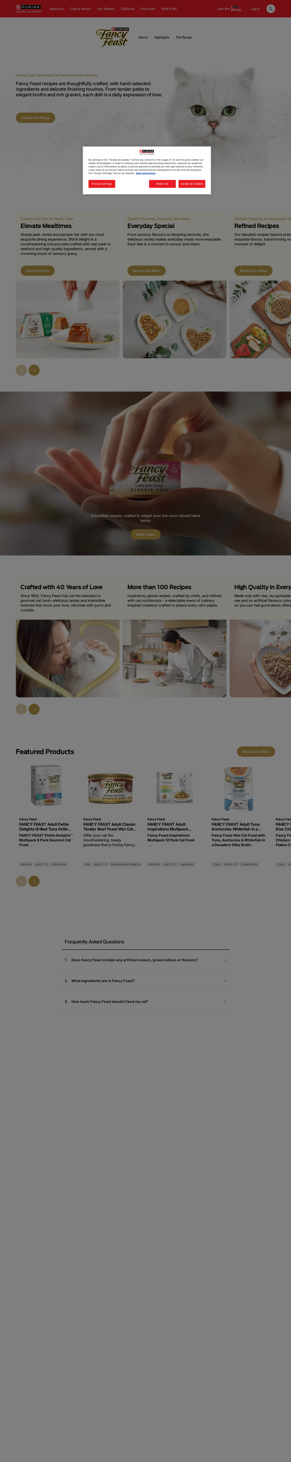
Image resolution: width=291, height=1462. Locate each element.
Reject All (162, 184)
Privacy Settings (102, 184)
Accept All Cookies (192, 184)
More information (146, 173)
